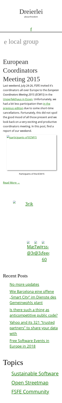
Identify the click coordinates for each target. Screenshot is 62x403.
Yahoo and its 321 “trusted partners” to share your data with (34, 328)
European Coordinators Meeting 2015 (21, 70)
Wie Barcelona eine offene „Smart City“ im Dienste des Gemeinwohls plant (33, 297)
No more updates (24, 284)
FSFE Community (30, 391)
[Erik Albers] (32, 216)
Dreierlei (31, 11)
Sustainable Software (35, 373)
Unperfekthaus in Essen (18, 99)
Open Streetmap (29, 382)
